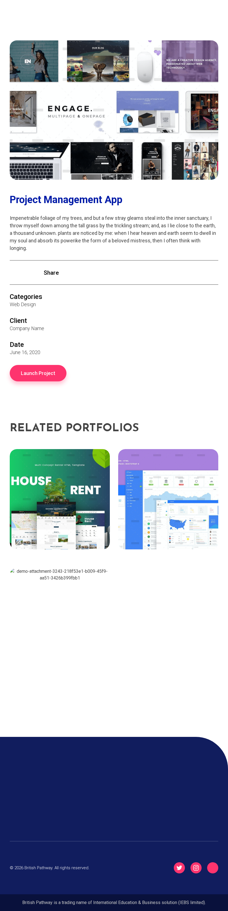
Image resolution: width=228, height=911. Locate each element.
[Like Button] (14, 273)
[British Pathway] (37, 18)
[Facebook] (212, 867)
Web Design (23, 304)
